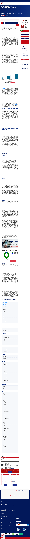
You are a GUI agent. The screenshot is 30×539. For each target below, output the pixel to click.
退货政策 (9, 525)
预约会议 (25, 34)
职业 (9, 528)
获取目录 (3, 15)
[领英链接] (20, 521)
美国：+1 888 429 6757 (25, 63)
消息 (1, 528)
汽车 (3, 6)
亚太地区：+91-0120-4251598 (24, 64)
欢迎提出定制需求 (13, 468)
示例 (7, 15)
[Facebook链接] (16, 521)
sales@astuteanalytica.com (25, 68)
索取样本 (25, 36)
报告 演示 (25, 38)
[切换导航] (28, 3)
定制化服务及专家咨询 (14, 246)
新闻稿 (1, 522)
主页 (1, 6)
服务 (1, 525)
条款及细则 (9, 522)
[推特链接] (18, 521)
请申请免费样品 (12, 82)
